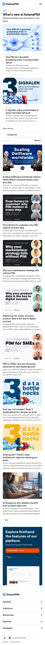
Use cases (5, 174)
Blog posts (8, 55)
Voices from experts (8, 223)
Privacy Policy (15, 642)
